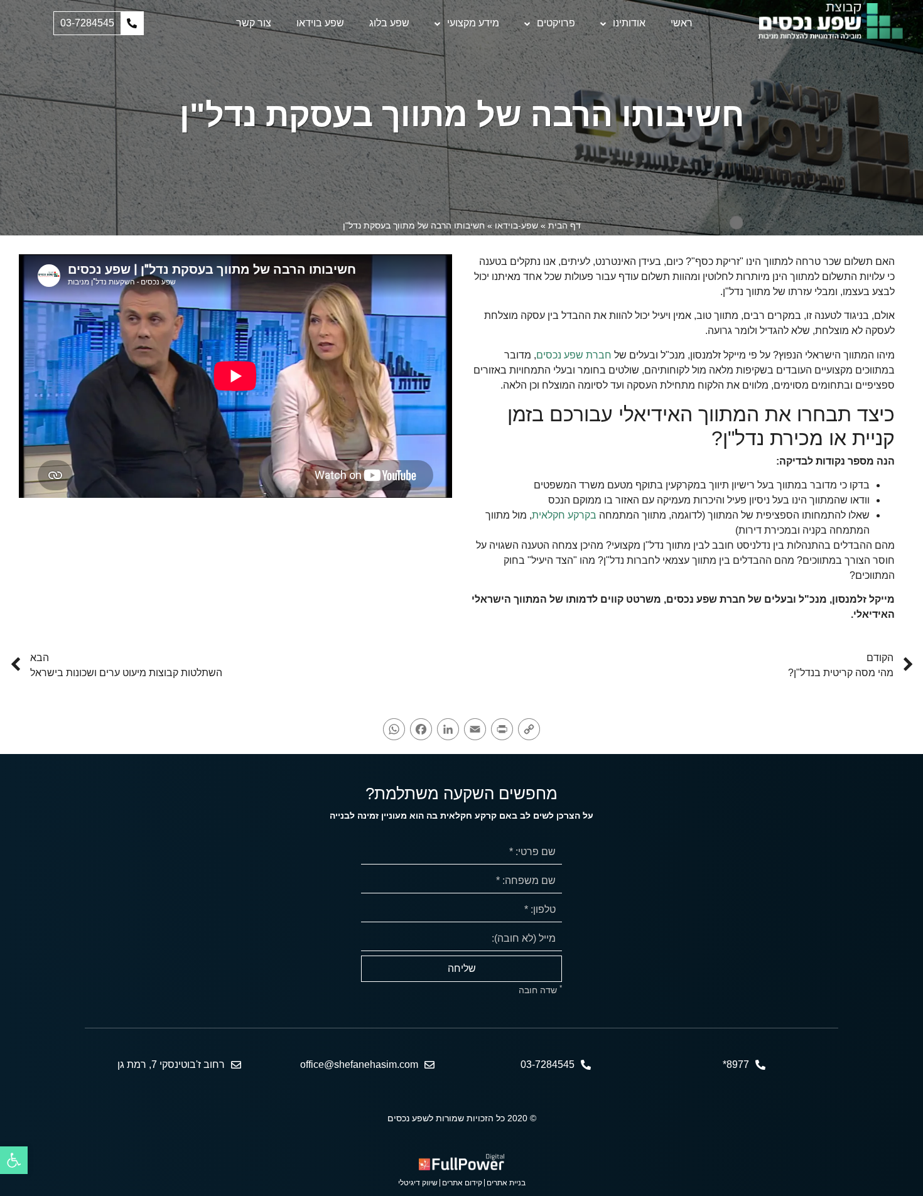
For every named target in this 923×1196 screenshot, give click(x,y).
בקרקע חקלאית (564, 515)
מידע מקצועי (473, 23)
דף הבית (564, 225)
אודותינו (629, 23)
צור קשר (253, 23)
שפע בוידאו (320, 23)
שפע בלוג (389, 23)
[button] (98, 23)
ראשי (682, 23)
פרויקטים (556, 23)
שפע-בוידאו (516, 225)
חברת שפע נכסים (574, 355)
